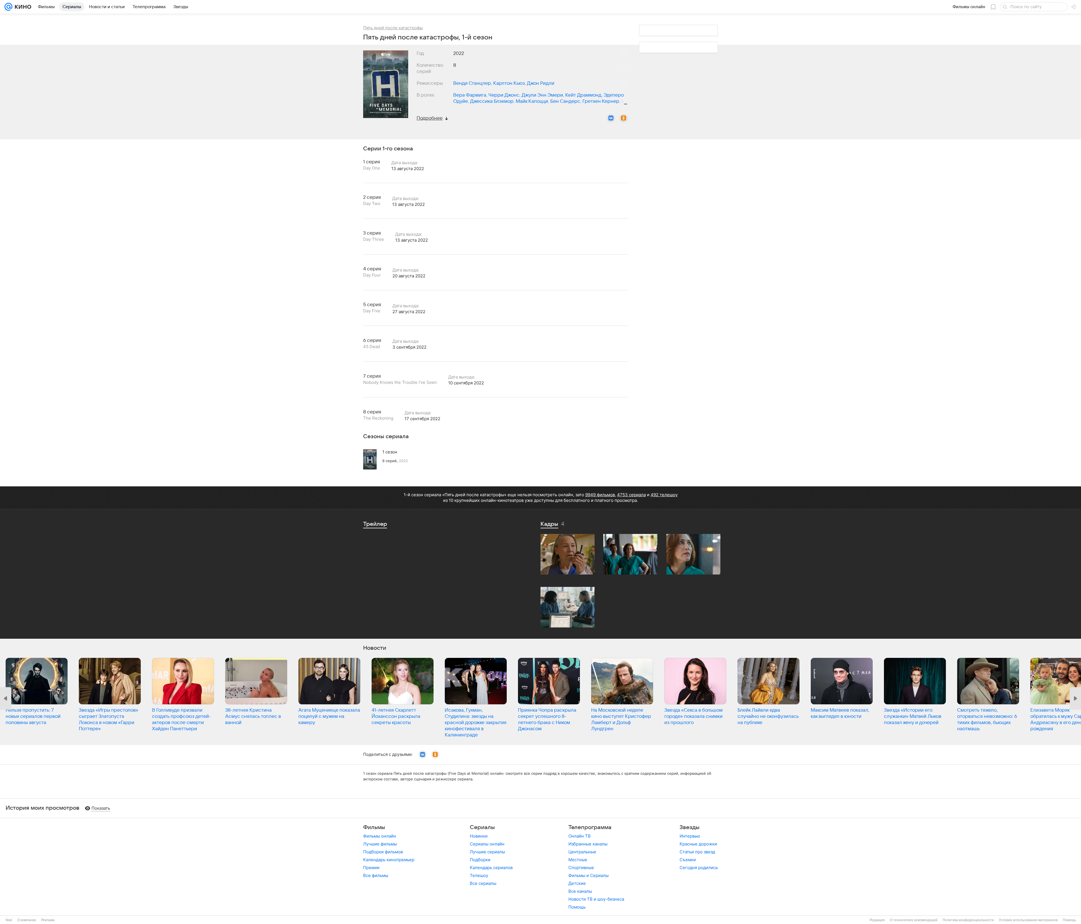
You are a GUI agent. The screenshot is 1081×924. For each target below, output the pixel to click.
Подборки (480, 859)
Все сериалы (483, 883)
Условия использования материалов (1028, 920)
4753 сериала (631, 494)
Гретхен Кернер (600, 101)
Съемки (688, 859)
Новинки (479, 836)
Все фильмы (375, 875)
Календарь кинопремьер (388, 859)
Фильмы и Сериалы (588, 875)
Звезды (690, 827)
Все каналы (580, 891)
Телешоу (479, 875)
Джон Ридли (540, 83)
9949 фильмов (600, 494)
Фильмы (374, 827)
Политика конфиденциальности (968, 920)
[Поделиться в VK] (611, 118)
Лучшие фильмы (380, 844)
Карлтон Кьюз (509, 83)
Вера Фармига (469, 95)
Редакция (877, 920)
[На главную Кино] (21, 7)
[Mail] (8, 7)
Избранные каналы (587, 844)
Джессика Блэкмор (491, 101)
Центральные (582, 851)
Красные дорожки (698, 844)
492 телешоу (664, 494)
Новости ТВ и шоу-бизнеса (596, 899)
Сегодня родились (699, 867)
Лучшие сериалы (487, 851)
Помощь (577, 907)
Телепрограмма (589, 827)
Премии (371, 867)
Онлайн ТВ (579, 836)
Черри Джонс (503, 95)
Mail (9, 920)
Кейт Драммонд (583, 95)
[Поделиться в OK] (623, 118)
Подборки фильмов (383, 851)
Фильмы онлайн (379, 836)
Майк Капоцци (532, 101)
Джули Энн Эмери (542, 95)
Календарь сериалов (491, 867)
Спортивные (581, 867)
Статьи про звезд (697, 851)
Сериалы (482, 827)
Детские (577, 883)
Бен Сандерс (565, 101)
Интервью (690, 836)
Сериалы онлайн (487, 844)
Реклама (48, 920)
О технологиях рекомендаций (913, 920)
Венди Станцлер (472, 83)
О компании (26, 920)
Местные (577, 859)
